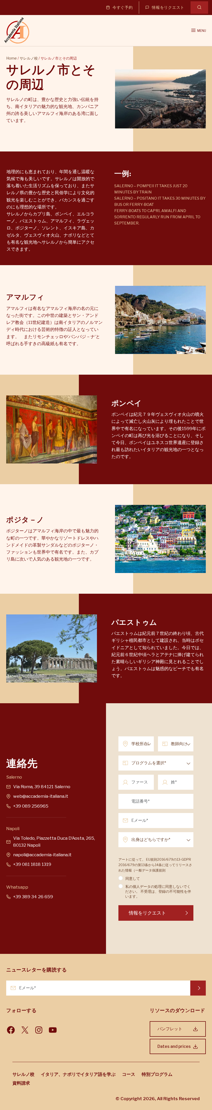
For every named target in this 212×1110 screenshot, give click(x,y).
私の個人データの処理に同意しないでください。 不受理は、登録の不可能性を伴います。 (158, 891)
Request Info (198, 988)
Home (11, 58)
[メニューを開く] (198, 30)
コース (128, 1074)
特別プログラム (157, 1074)
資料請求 (21, 1083)
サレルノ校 (29, 58)
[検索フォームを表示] (199, 7)
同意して (132, 878)
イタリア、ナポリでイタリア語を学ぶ (78, 1074)
